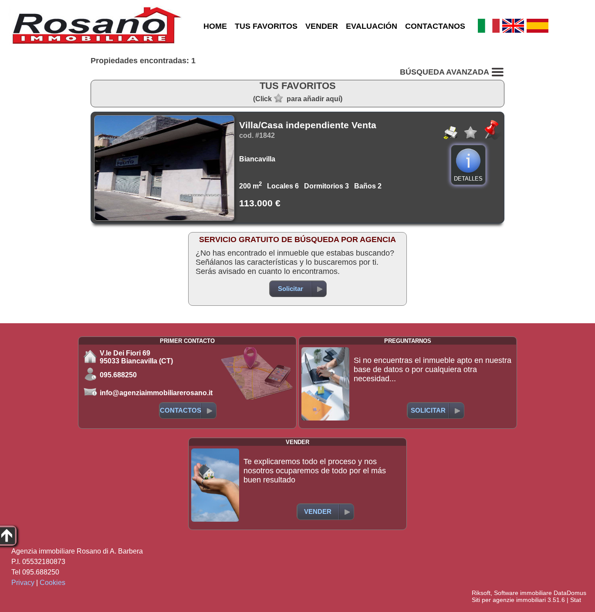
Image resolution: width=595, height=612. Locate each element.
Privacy (22, 582)
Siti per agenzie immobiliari (509, 599)
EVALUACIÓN (371, 26)
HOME (215, 26)
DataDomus (570, 592)
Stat (575, 599)
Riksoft (481, 592)
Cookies (52, 582)
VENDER (321, 26)
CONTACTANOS (435, 26)
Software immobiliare (523, 592)
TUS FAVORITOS (266, 26)
